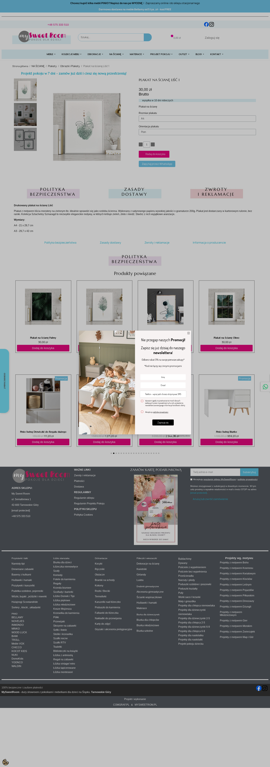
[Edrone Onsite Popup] (135, 383)
